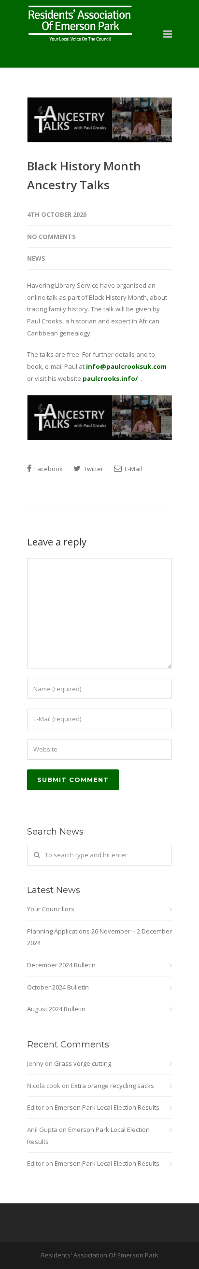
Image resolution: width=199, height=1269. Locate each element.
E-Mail (132, 468)
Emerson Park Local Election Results (107, 1107)
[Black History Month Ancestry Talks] (99, 119)
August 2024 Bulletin (56, 1008)
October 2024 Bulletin (58, 987)
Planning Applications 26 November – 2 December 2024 (99, 937)
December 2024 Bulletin (61, 965)
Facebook (48, 468)
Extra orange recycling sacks (112, 1085)
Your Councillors (50, 909)
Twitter (92, 468)
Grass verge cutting (82, 1063)
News (36, 258)
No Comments (51, 236)
